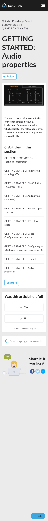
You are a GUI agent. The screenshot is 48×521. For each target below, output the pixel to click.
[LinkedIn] (43, 371)
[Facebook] (32, 371)
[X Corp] (37, 371)
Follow (10, 76)
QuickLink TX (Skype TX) (15, 28)
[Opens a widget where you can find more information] (38, 516)
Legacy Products (11, 24)
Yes (26, 307)
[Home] (12, 5)
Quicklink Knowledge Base (16, 21)
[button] (43, 5)
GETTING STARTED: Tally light (20, 258)
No (25, 318)
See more (12, 282)
